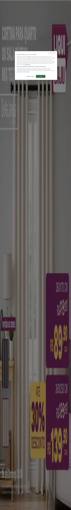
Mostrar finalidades (30, 76)
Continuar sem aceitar (52, 52)
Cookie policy (27, 64)
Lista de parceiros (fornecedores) (23, 71)
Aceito (40, 76)
